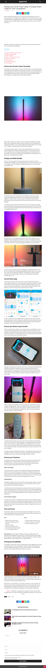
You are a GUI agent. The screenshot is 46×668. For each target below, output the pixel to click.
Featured (8, 4)
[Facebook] (17, 13)
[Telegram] (28, 13)
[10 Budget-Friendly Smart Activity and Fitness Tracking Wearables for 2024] (7, 624)
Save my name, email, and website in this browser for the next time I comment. (19, 655)
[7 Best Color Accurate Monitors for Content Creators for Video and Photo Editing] (7, 618)
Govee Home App (9, 55)
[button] (6, 1)
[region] (23, 34)
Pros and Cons (8, 60)
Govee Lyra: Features (10, 58)
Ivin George (7, 10)
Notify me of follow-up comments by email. (12, 657)
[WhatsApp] (25, 13)
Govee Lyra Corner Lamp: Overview (13, 52)
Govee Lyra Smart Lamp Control (12, 57)
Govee (13, 596)
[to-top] (44, 666)
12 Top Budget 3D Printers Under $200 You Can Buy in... (25, 609)
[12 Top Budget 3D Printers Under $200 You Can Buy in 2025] (7, 611)
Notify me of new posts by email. (11, 658)
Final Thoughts (8, 63)
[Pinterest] (23, 13)
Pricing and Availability (10, 61)
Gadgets (9, 596)
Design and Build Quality (10, 54)
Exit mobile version (23, 666)
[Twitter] (20, 13)
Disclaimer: (8, 591)
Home (5, 4)
